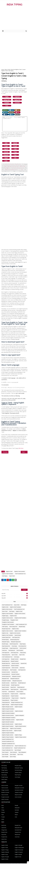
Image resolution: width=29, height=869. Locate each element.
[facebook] (2, 580)
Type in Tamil (7, 69)
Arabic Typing (5, 626)
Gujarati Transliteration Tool (7, 739)
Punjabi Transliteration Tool (19, 748)
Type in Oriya (20, 754)
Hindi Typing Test (21, 670)
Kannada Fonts (15, 672)
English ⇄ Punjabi (5, 856)
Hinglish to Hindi (13, 615)
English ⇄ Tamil (4, 847)
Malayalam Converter (16, 676)
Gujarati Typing (18, 635)
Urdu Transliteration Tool (7, 657)
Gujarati (6, 149)
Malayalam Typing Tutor (16, 641)
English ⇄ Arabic (4, 859)
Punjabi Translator (14, 696)
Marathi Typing (5, 643)
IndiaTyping (3, 81)
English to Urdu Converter (15, 633)
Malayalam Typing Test (17, 680)
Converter (17, 102)
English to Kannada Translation (8, 713)
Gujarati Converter (15, 663)
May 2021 (14, 598)
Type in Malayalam (22, 752)
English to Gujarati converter (7, 711)
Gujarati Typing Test (6, 667)
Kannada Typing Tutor (14, 639)
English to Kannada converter (8, 715)
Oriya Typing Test (5, 693)
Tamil (15, 149)
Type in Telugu (13, 756)
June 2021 (14, 595)
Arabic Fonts (4, 839)
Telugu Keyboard (5, 700)
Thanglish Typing (5, 620)
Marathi (15, 143)
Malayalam (6, 155)
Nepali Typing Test (14, 689)
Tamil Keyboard (11, 650)
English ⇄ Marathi (5, 852)
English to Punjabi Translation (8, 732)
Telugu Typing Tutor (6, 654)
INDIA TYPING (14, 4)
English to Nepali (18, 724)
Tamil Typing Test (5, 652)
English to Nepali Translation (7, 726)
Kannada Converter (6, 672)
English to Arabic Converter (7, 630)
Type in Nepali (13, 754)
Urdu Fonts (17, 836)
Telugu (15, 152)
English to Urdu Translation (7, 635)
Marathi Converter (5, 683)
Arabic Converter (5, 799)
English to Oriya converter (7, 730)
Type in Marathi (5, 754)
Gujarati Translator (15, 665)
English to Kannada (19, 711)
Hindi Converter (15, 667)
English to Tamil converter (19, 571)
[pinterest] (8, 580)
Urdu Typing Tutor (5, 659)
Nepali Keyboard (20, 687)
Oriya (15, 155)
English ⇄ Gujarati (19, 852)
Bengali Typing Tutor (6, 628)
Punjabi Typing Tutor (14, 648)
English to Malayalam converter (8, 719)
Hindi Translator (13, 670)
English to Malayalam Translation (8, 717)
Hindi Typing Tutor (16, 637)
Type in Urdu (21, 654)
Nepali (6, 158)
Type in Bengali (18, 750)
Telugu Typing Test (6, 702)
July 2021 (14, 593)
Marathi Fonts (14, 683)
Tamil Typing (4, 576)
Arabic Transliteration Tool (21, 624)
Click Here (21, 448)
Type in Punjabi (5, 756)
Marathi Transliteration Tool (7, 745)
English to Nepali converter (20, 726)
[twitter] (5, 580)
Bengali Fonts (22, 659)
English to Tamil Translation (7, 573)
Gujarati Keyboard (5, 665)
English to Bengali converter (7, 706)
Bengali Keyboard (5, 661)
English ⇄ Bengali (18, 845)
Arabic (6, 161)
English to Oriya (5, 728)
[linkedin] (10, 580)
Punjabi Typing (5, 648)
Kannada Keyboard (6, 674)
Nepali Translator (5, 689)
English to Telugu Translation (8, 737)
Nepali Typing (22, 643)
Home (2, 69)
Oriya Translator (20, 691)
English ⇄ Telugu (5, 849)
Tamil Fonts (4, 650)
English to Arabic (15, 628)
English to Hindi (5, 607)
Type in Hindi (16, 604)
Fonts (6, 105)
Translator (6, 102)
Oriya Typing (14, 646)
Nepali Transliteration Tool (20, 745)
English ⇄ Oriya (4, 854)
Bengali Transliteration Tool (16, 702)
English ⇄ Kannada (19, 849)
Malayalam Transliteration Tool (8, 743)
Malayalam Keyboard (15, 678)
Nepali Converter (5, 687)
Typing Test (17, 99)
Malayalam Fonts (5, 678)
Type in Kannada (13, 752)
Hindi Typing (23, 604)
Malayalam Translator (6, 680)
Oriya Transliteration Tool (7, 748)
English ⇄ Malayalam (19, 847)
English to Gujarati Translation (8, 709)
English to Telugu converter (20, 737)
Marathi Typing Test (15, 685)
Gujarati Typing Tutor (6, 637)
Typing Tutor (7, 99)
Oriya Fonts (4, 691)
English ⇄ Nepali (18, 854)
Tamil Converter (23, 648)
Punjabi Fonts (22, 693)
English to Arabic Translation (20, 630)
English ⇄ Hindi (4, 845)
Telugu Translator (14, 700)
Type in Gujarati (5, 752)
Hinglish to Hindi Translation (20, 617)
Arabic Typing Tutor (13, 626)
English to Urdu (5, 633)
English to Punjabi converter (7, 735)
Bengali (15, 146)
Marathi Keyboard (21, 683)
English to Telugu (18, 735)
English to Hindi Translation (15, 607)
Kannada (6, 152)
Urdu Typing (16, 657)
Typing (6, 96)
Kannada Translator (15, 674)
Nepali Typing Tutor (6, 646)
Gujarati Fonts (23, 663)
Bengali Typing (22, 626)
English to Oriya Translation (15, 728)
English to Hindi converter (7, 609)
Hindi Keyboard (5, 670)
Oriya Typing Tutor (22, 646)
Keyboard (17, 96)
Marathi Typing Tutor (14, 643)
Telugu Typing (23, 652)
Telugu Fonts (22, 698)
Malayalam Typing (5, 641)
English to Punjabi (17, 730)
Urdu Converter (18, 797)
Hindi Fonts (22, 667)
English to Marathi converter (7, 724)
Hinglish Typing (5, 615)
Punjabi (6, 146)
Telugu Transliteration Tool (7, 750)
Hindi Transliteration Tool (7, 604)
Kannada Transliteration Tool (8, 741)
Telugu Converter (15, 698)
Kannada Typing (5, 639)
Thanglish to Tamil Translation (8, 624)
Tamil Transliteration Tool (20, 573)
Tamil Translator (20, 650)
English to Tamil (9, 571)
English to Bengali (5, 704)
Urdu (15, 158)
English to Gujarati (18, 706)
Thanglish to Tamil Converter (8, 622)
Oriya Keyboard (11, 691)
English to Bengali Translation (17, 704)
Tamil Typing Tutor (14, 652)
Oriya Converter (23, 689)
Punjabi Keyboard (5, 696)
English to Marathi (19, 719)
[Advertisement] (13, 19)
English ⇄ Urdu (18, 856)
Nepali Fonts (13, 687)
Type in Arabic (15, 654)
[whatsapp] (13, 580)
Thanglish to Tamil (14, 620)
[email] (15, 580)
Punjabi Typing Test (6, 698)
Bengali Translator (14, 661)
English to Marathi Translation (8, 722)
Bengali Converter (14, 659)
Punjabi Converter (14, 693)
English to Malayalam (19, 715)
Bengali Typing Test (6, 663)
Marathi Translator (6, 685)
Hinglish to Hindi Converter (7, 617)
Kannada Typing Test (6, 676)
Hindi (6, 143)
